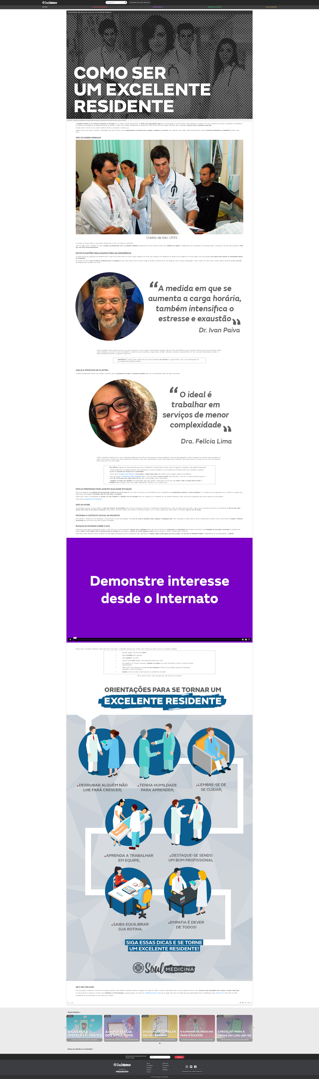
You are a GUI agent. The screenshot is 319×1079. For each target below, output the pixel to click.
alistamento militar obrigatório (131, 476)
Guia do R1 (219, 993)
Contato (164, 1067)
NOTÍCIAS (45, 7)
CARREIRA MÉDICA (158, 7)
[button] (140, 2)
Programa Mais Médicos (126, 474)
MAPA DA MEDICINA (271, 7)
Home (148, 1063)
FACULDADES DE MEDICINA (100, 7)
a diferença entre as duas (153, 993)
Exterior (149, 1072)
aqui (127, 128)
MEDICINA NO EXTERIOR (214, 7)
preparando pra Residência (93, 499)
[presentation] (65, 1027)
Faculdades (150, 1065)
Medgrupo (165, 1069)
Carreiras (149, 1067)
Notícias (149, 1069)
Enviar (179, 1057)
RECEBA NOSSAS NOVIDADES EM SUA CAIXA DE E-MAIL (135, 1057)
